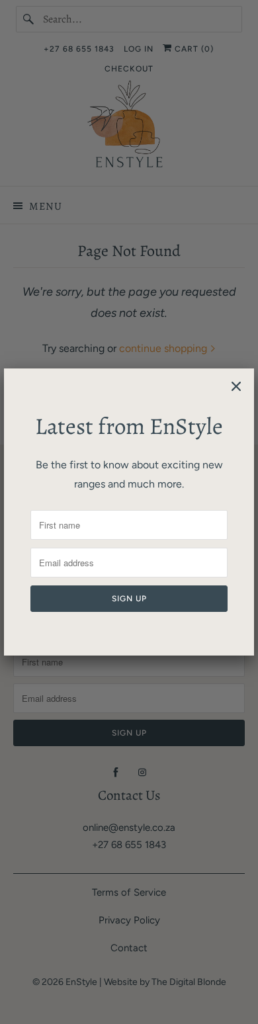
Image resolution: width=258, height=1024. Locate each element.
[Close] (236, 386)
